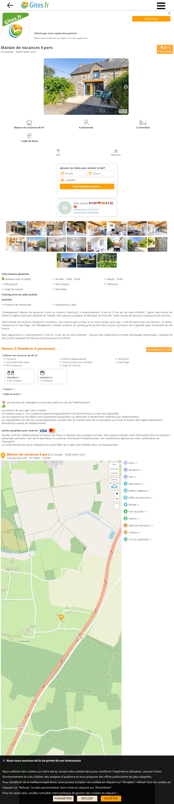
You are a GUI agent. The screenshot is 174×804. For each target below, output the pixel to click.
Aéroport (133, 469)
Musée (132, 504)
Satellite (114, 473)
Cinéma (132, 532)
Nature (132, 518)
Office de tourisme (139, 497)
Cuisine (8, 389)
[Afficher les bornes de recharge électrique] (114, 486)
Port (130, 476)
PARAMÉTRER (63, 798)
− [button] (117, 499)
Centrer (114, 479)
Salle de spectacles (139, 525)
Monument (134, 483)
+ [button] (117, 493)
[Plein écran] (116, 506)
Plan (114, 464)
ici (117, 793)
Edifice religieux (137, 490)
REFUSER (87, 798)
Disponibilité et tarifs (159, 349)
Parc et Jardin (136, 511)
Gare (131, 462)
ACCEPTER (110, 798)
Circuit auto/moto (138, 539)
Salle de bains (12, 394)
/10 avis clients (165, 49)
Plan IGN (114, 469)
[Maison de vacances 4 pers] (86, 113)
